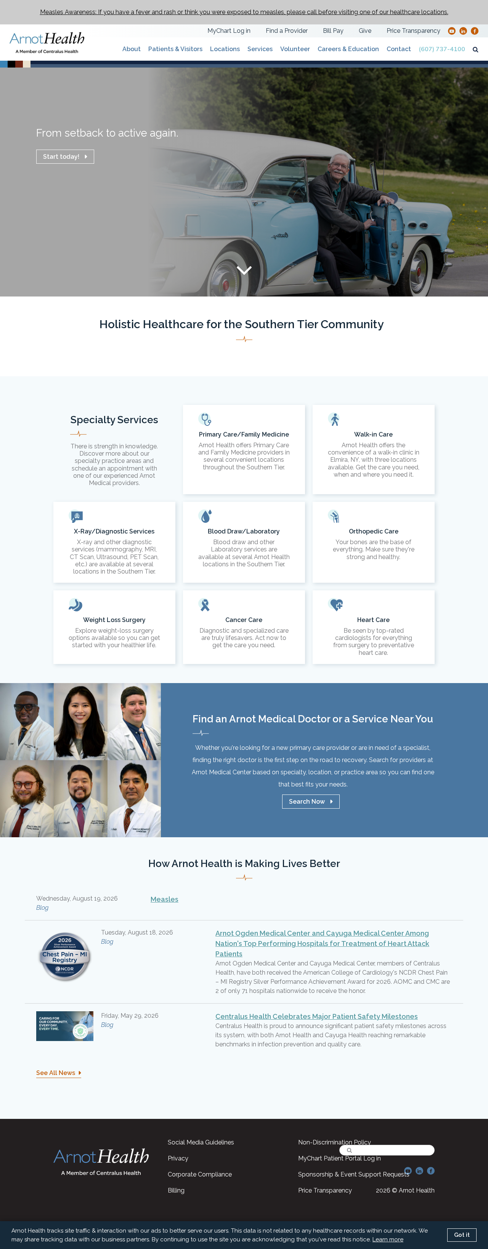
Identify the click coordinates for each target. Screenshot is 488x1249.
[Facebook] (475, 30)
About (131, 49)
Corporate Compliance (200, 1174)
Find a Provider (287, 30)
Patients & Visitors (175, 49)
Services (260, 49)
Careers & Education (348, 49)
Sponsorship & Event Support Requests (353, 1174)
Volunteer (295, 49)
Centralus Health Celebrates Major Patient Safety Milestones (316, 1016)
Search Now (307, 801)
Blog (42, 907)
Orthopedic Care (374, 542)
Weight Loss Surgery (114, 627)
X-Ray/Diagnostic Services (114, 542)
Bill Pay (333, 30)
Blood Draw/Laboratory (244, 542)
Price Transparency (413, 30)
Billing (176, 1190)
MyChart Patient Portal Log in (339, 1158)
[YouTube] (451, 30)
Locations (225, 49)
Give (365, 30)
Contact (399, 49)
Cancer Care (244, 627)
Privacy (178, 1158)
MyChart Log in (228, 30)
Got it (462, 1234)
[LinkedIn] (463, 30)
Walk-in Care (374, 449)
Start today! (61, 156)
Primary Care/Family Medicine (244, 449)
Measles (164, 899)
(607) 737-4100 (442, 49)
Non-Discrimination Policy (334, 1142)
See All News (55, 1073)
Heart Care (374, 627)
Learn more (387, 1239)
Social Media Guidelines (201, 1142)
